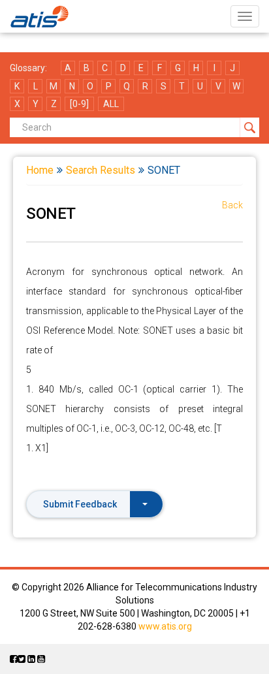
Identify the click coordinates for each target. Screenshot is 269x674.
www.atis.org (165, 626)
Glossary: (28, 68)
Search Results (100, 170)
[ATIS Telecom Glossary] (39, 16)
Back (232, 205)
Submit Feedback (80, 504)
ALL (111, 104)
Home (40, 170)
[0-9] (79, 104)
